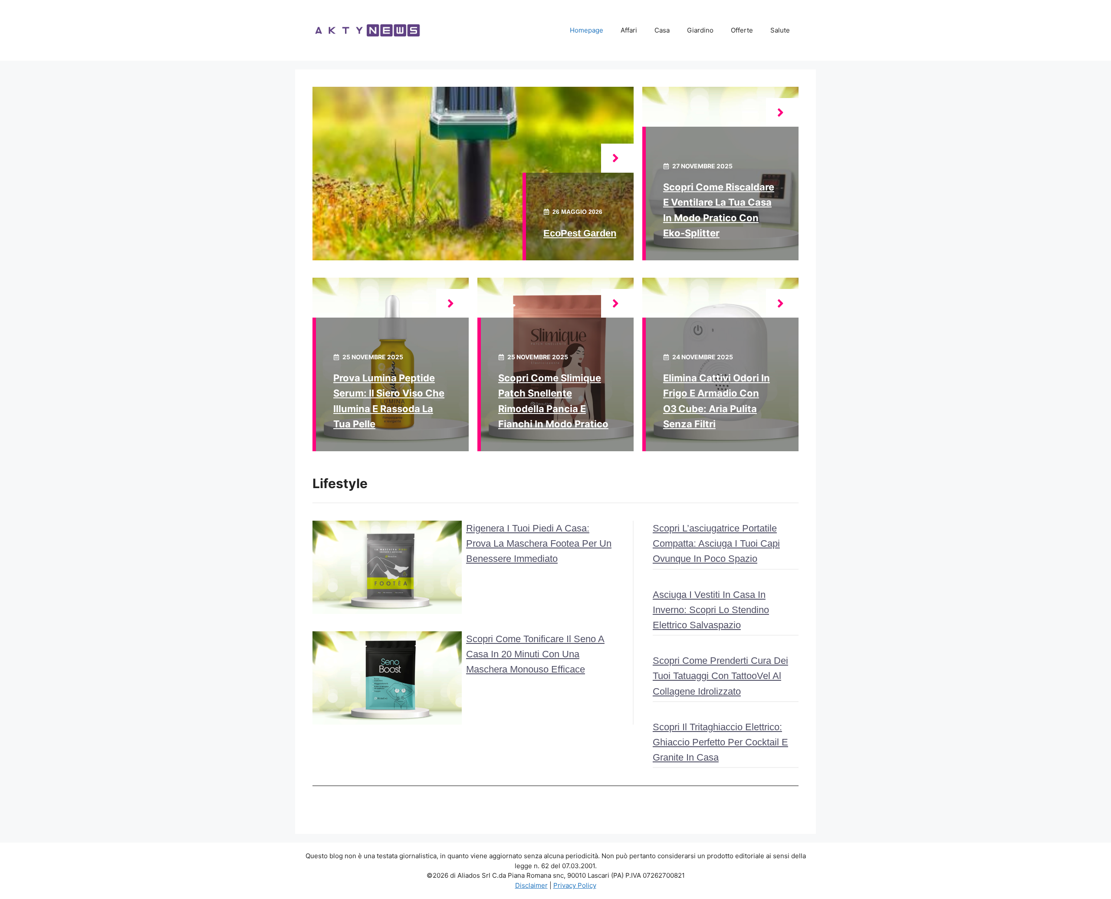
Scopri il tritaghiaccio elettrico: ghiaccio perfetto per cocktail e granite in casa (720, 742)
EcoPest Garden (579, 233)
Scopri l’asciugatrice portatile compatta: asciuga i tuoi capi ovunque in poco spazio (716, 543)
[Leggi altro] (617, 158)
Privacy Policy (574, 885)
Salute (780, 30)
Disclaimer (531, 885)
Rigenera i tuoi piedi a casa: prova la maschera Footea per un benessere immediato (538, 543)
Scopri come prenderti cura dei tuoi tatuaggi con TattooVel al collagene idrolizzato (720, 675)
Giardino (700, 30)
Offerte (742, 30)
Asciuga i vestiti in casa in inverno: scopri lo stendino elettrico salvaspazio (711, 609)
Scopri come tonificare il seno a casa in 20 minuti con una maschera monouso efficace (535, 654)
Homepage (586, 30)
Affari (629, 30)
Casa (662, 30)
